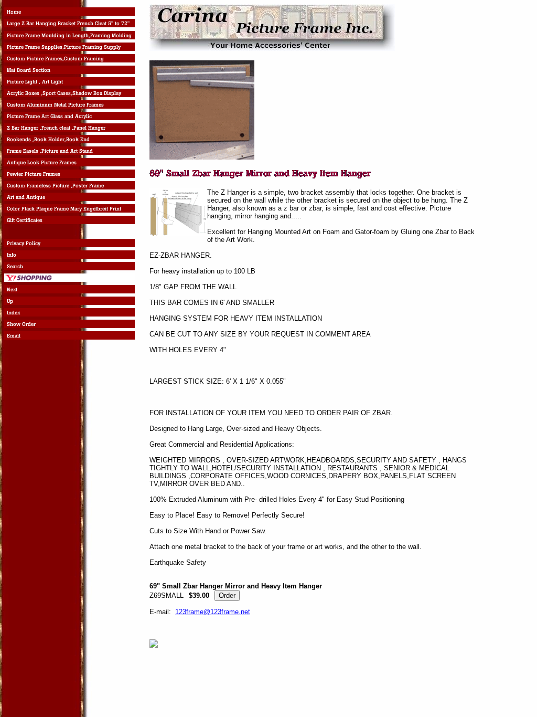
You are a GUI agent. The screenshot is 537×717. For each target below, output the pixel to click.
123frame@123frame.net (212, 612)
